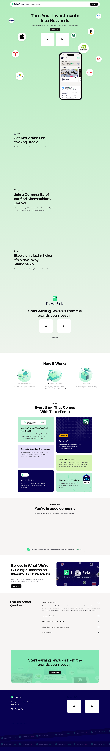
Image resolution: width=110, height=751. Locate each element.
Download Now (55, 29)
